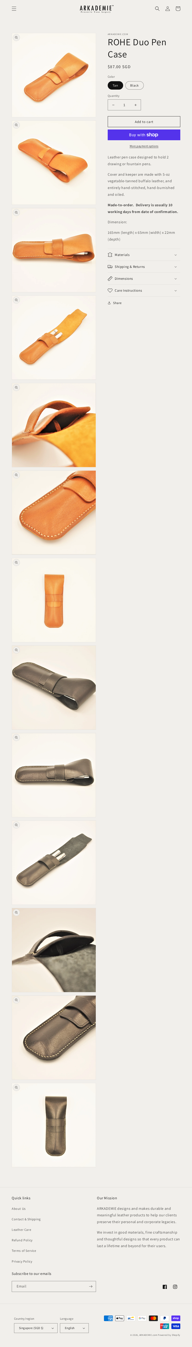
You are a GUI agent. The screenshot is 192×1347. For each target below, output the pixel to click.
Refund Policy (22, 1240)
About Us (19, 1209)
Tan (115, 85)
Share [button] (117, 303)
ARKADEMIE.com (148, 1335)
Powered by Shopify (169, 1335)
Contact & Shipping (26, 1219)
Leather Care (21, 1230)
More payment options (144, 146)
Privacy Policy (22, 1261)
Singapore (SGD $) (31, 1328)
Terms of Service (24, 1251)
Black (134, 85)
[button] (14, 8)
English (70, 1328)
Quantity (113, 96)
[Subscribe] (90, 1286)
